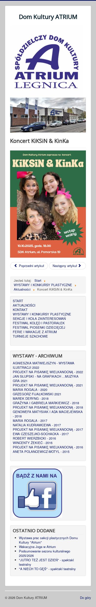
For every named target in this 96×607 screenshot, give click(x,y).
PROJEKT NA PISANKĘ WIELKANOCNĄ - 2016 (48, 447)
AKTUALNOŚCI (24, 305)
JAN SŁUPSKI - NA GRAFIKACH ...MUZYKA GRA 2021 (46, 378)
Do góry (85, 597)
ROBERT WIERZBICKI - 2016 (34, 438)
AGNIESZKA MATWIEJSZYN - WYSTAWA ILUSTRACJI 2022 (43, 365)
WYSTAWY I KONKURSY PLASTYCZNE (42, 314)
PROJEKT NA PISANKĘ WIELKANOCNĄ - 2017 (48, 429)
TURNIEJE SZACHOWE (30, 336)
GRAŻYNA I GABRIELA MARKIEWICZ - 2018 (46, 403)
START (18, 301)
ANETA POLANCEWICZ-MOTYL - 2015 (41, 451)
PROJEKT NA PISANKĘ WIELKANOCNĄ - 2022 (48, 372)
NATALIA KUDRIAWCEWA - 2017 (37, 425)
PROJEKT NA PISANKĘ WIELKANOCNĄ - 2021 (48, 385)
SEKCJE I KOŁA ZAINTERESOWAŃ (39, 318)
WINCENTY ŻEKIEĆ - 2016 (32, 443)
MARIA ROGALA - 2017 (30, 420)
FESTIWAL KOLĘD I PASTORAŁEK (39, 323)
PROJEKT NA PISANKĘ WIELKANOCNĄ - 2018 (48, 407)
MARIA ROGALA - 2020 (30, 389)
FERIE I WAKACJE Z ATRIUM (35, 332)
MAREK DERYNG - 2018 (30, 398)
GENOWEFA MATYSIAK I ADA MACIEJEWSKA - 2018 (48, 414)
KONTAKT (20, 310)
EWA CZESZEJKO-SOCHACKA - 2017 (41, 434)
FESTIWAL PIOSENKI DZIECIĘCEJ (39, 327)
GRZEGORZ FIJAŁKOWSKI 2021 (37, 394)
